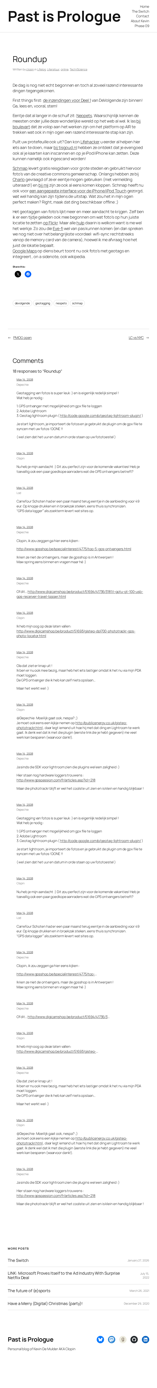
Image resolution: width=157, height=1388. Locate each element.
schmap (77, 303)
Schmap (20, 168)
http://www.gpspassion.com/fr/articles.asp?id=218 (56, 780)
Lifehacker (90, 141)
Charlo (19, 179)
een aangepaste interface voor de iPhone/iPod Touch (78, 191)
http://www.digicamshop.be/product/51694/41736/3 (68, 1016)
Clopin (21, 458)
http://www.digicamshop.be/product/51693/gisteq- (56, 1051)
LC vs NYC (136, 337)
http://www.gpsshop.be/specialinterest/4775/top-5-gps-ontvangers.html (74, 548)
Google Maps (25, 251)
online (64, 69)
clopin (30, 69)
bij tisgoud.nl (65, 147)
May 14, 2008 (25, 379)
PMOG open (22, 337)
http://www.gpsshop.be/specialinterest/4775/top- (56, 974)
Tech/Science (78, 69)
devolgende (22, 303)
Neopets (84, 115)
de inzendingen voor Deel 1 (67, 100)
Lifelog (41, 69)
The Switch (18, 1260)
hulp (80, 222)
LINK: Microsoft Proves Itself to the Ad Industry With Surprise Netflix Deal (64, 1275)
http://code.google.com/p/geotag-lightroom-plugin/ (100, 415)
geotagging (42, 303)
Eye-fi (58, 228)
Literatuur (53, 69)
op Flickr (50, 222)
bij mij (43, 185)
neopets (61, 303)
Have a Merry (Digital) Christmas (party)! (45, 1303)
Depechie (23, 384)
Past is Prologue (64, 16)
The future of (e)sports (29, 1290)
